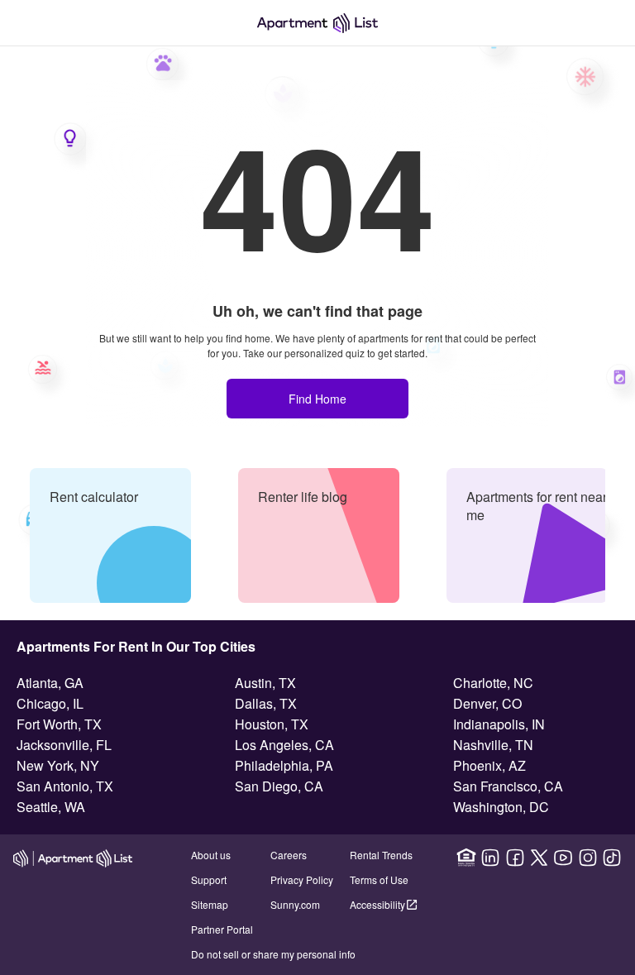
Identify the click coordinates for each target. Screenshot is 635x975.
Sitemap (209, 904)
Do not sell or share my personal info (273, 954)
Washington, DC (501, 806)
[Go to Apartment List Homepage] (317, 23)
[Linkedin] (490, 857)
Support (209, 879)
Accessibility (377, 904)
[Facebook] (515, 857)
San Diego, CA (279, 786)
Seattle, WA (51, 806)
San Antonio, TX (65, 786)
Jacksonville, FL (64, 744)
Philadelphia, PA (284, 765)
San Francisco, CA (508, 786)
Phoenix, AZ (489, 765)
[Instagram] (588, 857)
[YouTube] (563, 857)
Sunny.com (295, 904)
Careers (288, 855)
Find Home (317, 398)
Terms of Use (379, 879)
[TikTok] (612, 857)
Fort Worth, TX (59, 724)
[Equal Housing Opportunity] (466, 857)
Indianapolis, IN (499, 724)
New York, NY (58, 765)
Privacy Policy (301, 879)
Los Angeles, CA (284, 744)
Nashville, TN (493, 744)
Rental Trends (381, 855)
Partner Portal (222, 929)
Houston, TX (271, 724)
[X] (539, 857)
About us (211, 855)
